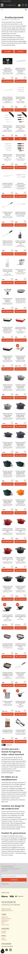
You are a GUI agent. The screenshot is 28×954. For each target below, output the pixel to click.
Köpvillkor (3, 932)
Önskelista (3, 939)
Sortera (21, 51)
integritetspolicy (5, 883)
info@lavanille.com (9, 910)
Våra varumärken (5, 924)
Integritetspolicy (5, 920)
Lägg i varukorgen (8, 81)
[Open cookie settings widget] (2, 951)
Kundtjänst (3, 931)
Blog (2, 923)
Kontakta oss (4, 921)
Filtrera (8, 51)
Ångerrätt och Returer (6, 918)
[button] (2, 4)
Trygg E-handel (4, 917)
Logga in (3, 938)
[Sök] (26, 9)
